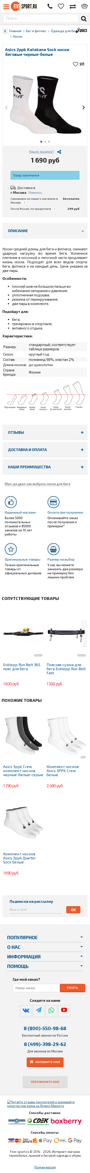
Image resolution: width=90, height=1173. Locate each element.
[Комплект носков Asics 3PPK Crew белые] (66, 735)
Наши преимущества (29, 466)
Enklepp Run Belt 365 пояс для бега (21, 667)
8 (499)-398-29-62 (45, 1044)
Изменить (35, 192)
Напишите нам (48, 1061)
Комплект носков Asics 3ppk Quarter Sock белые (19, 858)
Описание (18, 230)
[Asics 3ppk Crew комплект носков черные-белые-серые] (23, 735)
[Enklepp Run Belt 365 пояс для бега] (23, 633)
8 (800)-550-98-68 (45, 1028)
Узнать (72, 987)
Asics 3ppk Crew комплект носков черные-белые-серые (23, 770)
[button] (6, 107)
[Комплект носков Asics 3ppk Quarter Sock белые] (23, 822)
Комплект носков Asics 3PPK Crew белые (63, 770)
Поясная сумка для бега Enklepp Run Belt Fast (66, 669)
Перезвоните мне (45, 1081)
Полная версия (45, 1167)
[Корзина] (84, 6)
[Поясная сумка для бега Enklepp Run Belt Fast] (66, 633)
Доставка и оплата (27, 449)
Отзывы (16, 432)
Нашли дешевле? (41, 151)
